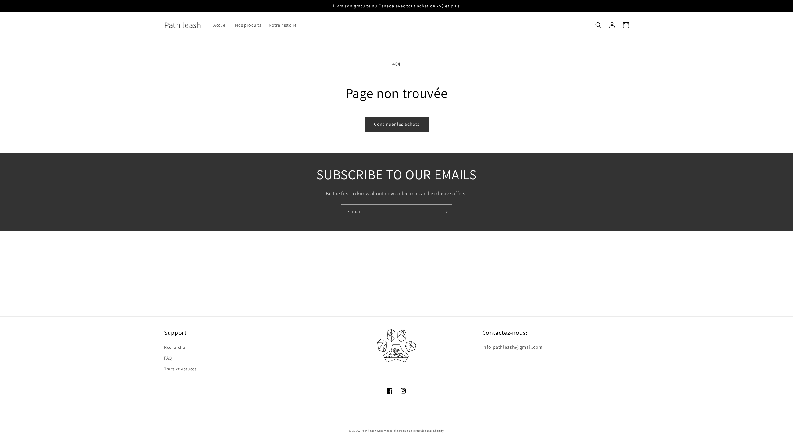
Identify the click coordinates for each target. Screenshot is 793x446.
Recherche (174, 347)
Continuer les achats (396, 124)
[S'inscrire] (445, 211)
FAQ (168, 358)
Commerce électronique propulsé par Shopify (410, 431)
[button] (598, 25)
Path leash (368, 431)
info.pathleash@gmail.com (512, 347)
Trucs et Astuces (180, 369)
